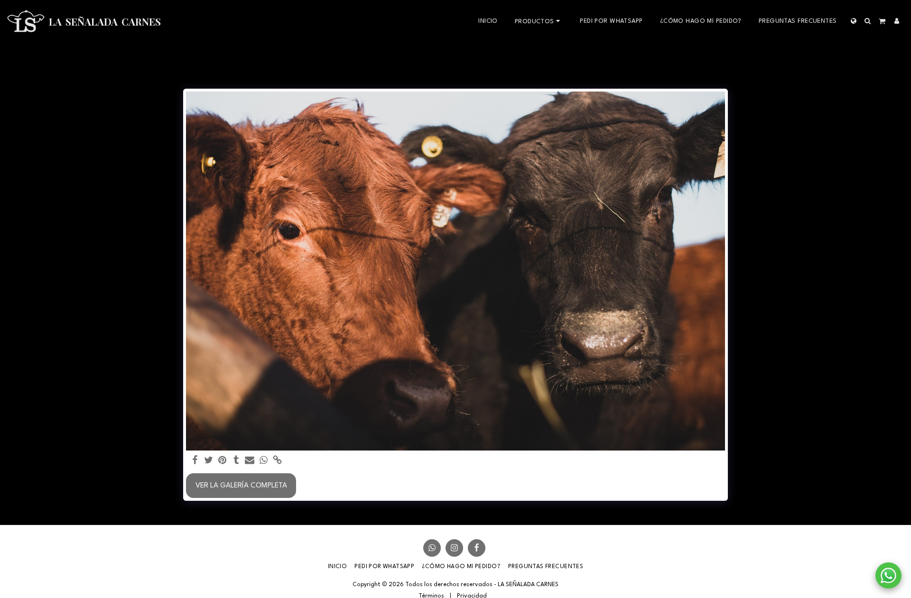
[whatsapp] (264, 461)
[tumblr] (236, 461)
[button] (867, 21)
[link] (277, 461)
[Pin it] (222, 461)
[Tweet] (209, 461)
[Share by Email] (250, 461)
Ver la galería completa (241, 485)
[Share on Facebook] (195, 461)
